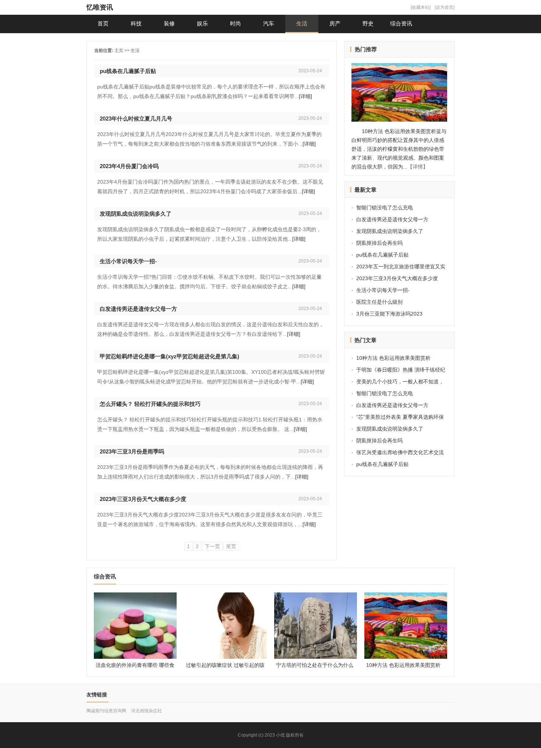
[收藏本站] (421, 7)
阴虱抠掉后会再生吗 (379, 243)
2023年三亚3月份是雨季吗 (132, 451)
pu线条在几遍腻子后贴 (128, 71)
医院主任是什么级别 (379, 302)
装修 (169, 23)
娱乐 (202, 23)
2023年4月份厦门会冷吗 (129, 166)
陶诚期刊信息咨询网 (106, 710)
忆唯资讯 (99, 7)
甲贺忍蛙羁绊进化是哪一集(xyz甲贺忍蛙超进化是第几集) (169, 356)
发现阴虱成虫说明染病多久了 (136, 214)
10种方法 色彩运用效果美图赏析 (393, 358)
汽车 (268, 23)
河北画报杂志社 (146, 710)
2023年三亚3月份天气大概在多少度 (143, 499)
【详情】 (417, 167)
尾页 (231, 546)
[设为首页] (445, 7)
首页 (103, 23)
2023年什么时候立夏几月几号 (136, 118)
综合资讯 (401, 23)
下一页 (212, 546)
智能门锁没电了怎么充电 (384, 208)
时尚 (235, 23)
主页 (118, 50)
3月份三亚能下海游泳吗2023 (389, 314)
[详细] (305, 96)
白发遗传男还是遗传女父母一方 (138, 309)
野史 (368, 23)
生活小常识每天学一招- (128, 261)
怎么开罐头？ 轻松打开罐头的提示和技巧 (150, 404)
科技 (136, 23)
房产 (334, 23)
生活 (301, 23)
